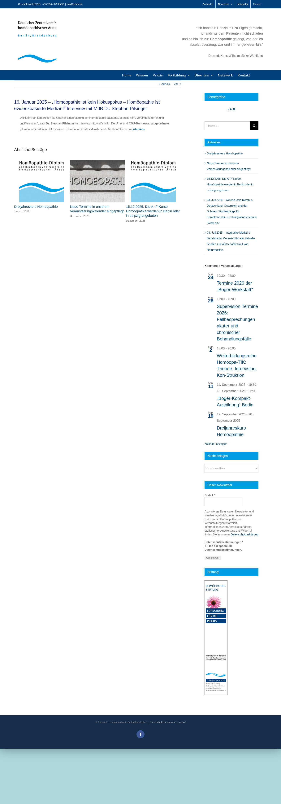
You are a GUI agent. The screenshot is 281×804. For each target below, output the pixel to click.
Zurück (165, 83)
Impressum (170, 722)
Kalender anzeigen (216, 444)
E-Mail (210, 495)
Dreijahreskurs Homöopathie (36, 207)
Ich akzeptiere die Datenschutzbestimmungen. (223, 547)
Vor (176, 83)
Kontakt (182, 722)
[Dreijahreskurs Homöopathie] (41, 161)
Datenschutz (156, 722)
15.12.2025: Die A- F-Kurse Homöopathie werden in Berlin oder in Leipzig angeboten (153, 211)
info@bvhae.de (75, 4)
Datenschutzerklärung (244, 534)
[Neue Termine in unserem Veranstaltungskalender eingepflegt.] (97, 161)
